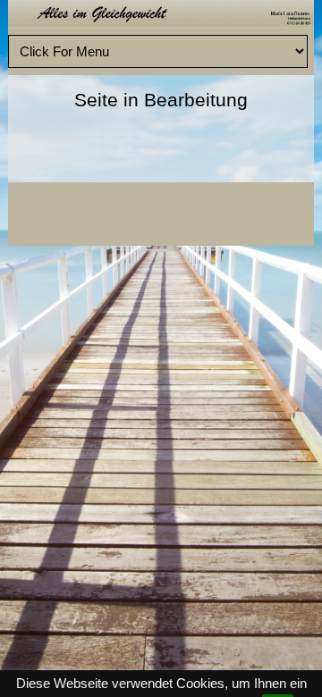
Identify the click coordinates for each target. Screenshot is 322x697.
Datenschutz (143, 198)
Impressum (58, 198)
